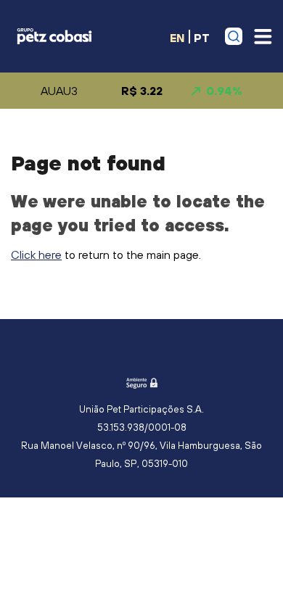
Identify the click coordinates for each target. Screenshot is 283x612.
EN (177, 37)
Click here (36, 254)
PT (202, 37)
